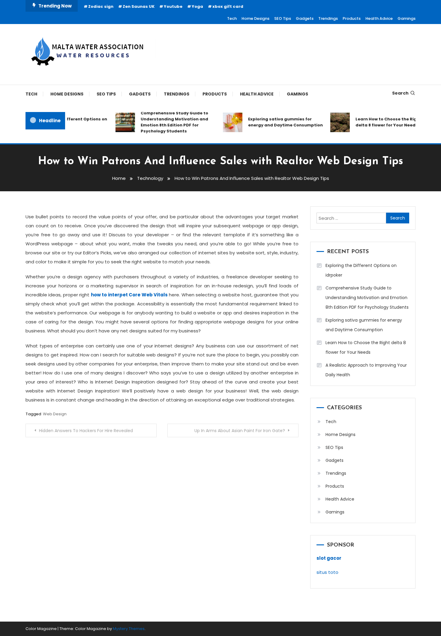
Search (400, 93)
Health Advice (379, 18)
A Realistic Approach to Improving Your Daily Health (366, 370)
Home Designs (255, 18)
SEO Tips (282, 18)
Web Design (55, 414)
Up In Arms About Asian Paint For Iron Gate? (239, 431)
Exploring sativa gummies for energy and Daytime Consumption (280, 122)
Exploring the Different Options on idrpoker (361, 270)
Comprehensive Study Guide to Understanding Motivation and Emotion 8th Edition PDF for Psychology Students (169, 122)
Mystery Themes (129, 628)
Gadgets (305, 18)
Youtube (173, 6)
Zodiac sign (100, 6)
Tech (232, 18)
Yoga (197, 6)
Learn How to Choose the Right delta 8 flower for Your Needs (384, 122)
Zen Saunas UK (138, 6)
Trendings (328, 18)
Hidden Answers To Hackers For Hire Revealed (86, 431)
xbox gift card (227, 6)
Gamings (407, 18)
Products (352, 18)
